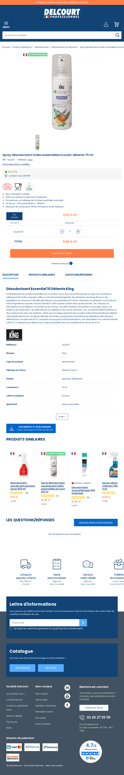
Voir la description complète (16, 164)
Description (10, 275)
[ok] (83, 623)
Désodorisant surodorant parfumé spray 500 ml (22, 485)
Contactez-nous (94, 708)
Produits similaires (42, 275)
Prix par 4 (14, 223)
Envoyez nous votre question (95, 522)
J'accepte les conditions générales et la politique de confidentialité (48, 629)
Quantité (18, 232)
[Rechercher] (117, 35)
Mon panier (40, 718)
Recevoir (51, 668)
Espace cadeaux (43, 724)
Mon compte (41, 694)
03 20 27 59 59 (98, 717)
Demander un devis (44, 712)
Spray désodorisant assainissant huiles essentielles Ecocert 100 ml (53, 487)
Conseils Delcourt (14, 700)
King (30, 160)
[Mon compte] (106, 25)
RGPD (9, 728)
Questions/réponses (78, 275)
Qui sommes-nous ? (15, 694)
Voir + (62, 417)
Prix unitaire (14, 216)
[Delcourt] (62, 13)
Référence (11, 345)
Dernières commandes (45, 706)
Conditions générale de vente (17, 708)
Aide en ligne (41, 700)
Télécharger (22, 668)
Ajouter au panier (62, 253)
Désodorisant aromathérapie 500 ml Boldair (83, 490)
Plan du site (11, 722)
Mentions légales (14, 716)
